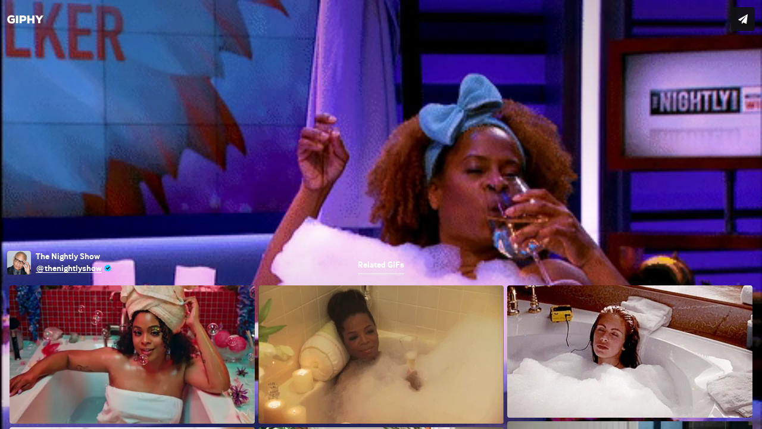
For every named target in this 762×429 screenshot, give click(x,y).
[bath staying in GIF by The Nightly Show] (381, 214)
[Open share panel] (743, 19)
